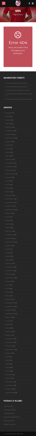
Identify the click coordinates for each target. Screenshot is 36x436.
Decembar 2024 (10, 163)
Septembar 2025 (10, 138)
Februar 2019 (9, 374)
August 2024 (9, 177)
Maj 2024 (8, 184)
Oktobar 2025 (10, 134)
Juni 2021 (8, 285)
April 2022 (8, 256)
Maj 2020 (8, 324)
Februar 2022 (9, 263)
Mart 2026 (8, 123)
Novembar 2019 (10, 342)
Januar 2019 (9, 378)
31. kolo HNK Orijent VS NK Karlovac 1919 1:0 (18, 90)
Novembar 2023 (10, 202)
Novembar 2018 (10, 385)
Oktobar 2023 (10, 206)
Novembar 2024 (10, 166)
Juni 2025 (8, 145)
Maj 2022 (8, 252)
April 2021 (8, 292)
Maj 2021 (8, 288)
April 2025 (8, 152)
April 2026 (8, 120)
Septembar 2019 (10, 349)
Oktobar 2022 (10, 238)
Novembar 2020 (10, 306)
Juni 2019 (8, 360)
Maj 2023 (8, 220)
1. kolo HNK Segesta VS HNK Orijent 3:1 (16, 83)
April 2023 (8, 224)
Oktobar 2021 (9, 274)
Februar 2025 (9, 159)
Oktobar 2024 (10, 170)
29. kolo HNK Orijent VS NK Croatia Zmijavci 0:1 (19, 99)
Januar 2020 (9, 335)
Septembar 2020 (10, 313)
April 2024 (8, 188)
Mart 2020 (8, 328)
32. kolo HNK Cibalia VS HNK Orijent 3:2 (17, 86)
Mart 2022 (8, 260)
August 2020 (9, 317)
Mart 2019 (8, 371)
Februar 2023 (9, 231)
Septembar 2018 (10, 392)
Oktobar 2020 (10, 310)
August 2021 (9, 281)
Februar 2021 (9, 299)
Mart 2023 (8, 227)
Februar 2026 (9, 127)
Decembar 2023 (10, 199)
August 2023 (9, 213)
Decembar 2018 (10, 381)
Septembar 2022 (10, 242)
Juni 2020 (8, 321)
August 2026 (9, 113)
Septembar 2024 (10, 173)
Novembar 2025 (10, 130)
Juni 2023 (8, 217)
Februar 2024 (9, 195)
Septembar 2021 (10, 277)
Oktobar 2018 (9, 389)
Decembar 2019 (10, 338)
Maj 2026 (8, 116)
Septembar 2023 (10, 209)
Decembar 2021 (10, 267)
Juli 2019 (8, 356)
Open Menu (4, 3)
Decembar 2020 (10, 303)
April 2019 (8, 367)
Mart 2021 (8, 295)
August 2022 (9, 245)
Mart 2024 (8, 191)
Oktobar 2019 (9, 346)
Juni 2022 (8, 249)
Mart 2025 (8, 156)
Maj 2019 (8, 364)
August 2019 (9, 353)
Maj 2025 (8, 148)
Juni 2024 (8, 181)
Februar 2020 (9, 331)
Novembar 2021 (10, 270)
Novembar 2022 (10, 234)
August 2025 (9, 141)
